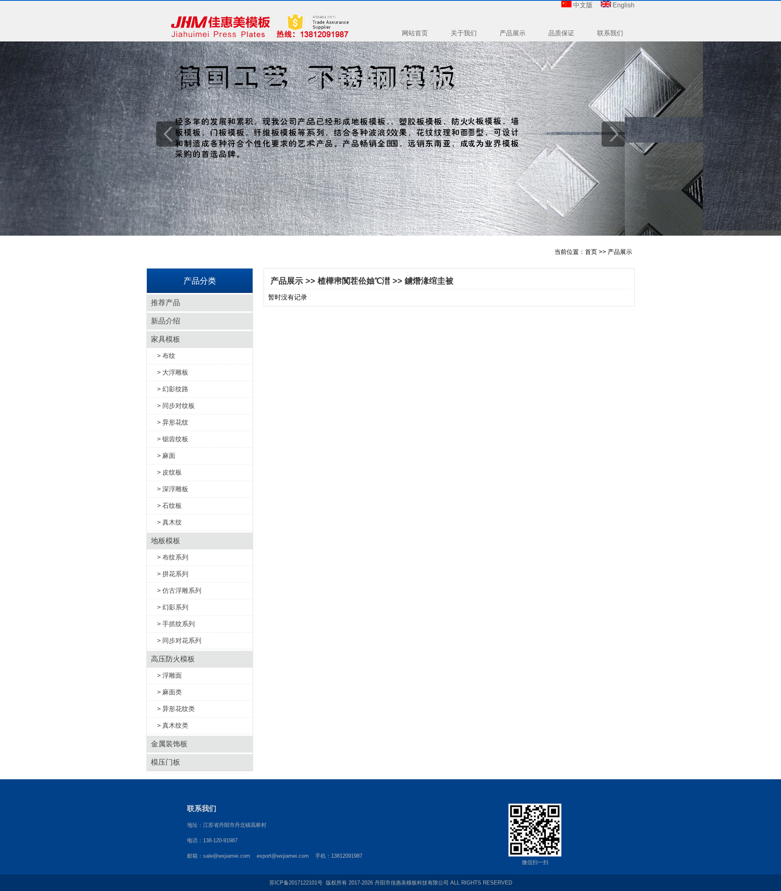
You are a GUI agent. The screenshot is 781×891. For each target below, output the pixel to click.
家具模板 (165, 339)
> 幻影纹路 (172, 389)
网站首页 (415, 33)
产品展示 (513, 33)
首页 (591, 251)
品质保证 (561, 33)
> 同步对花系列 (179, 640)
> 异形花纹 (172, 422)
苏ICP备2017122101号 (296, 883)
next (613, 134)
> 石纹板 (169, 505)
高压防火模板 (173, 659)
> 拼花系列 (172, 573)
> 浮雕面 (169, 675)
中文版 (583, 5)
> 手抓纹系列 (176, 623)
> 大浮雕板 (172, 372)
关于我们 (464, 33)
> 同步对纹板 (176, 405)
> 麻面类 (169, 692)
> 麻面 (166, 455)
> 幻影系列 (172, 607)
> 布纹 (166, 355)
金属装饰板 (169, 744)
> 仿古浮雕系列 (179, 590)
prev (167, 134)
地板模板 (165, 541)
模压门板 (165, 762)
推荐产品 (165, 303)
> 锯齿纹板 (172, 439)
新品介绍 (165, 321)
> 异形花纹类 (176, 708)
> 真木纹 (169, 522)
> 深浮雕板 (172, 489)
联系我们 (610, 33)
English (624, 5)
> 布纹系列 (172, 557)
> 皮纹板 (169, 472)
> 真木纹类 (172, 725)
